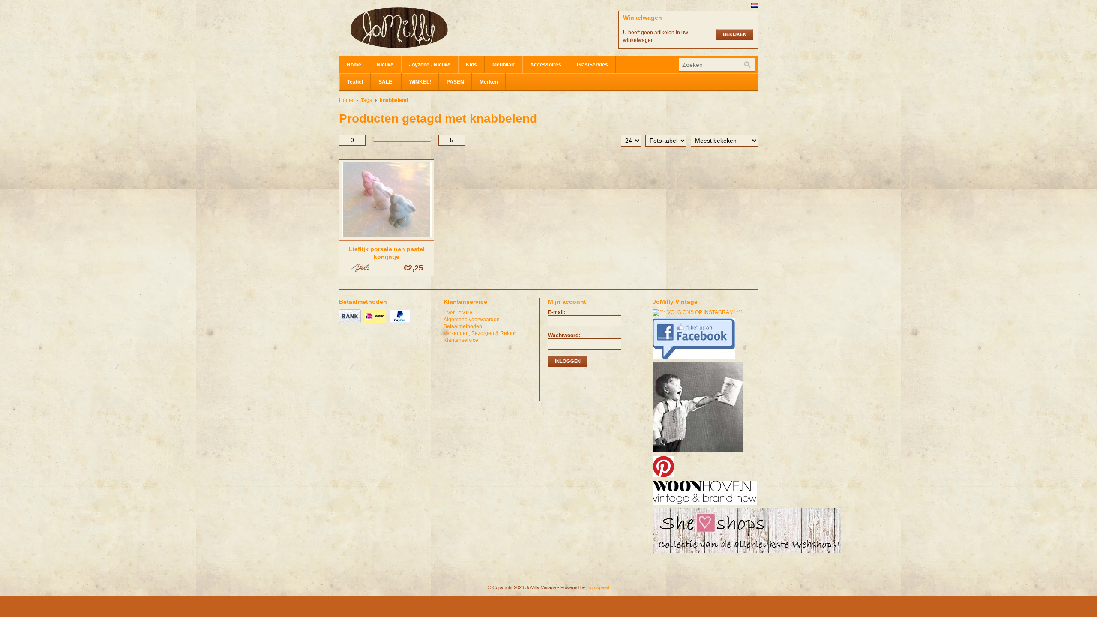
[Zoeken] (747, 64)
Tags (366, 100)
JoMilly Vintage (424, 28)
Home (354, 65)
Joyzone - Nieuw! (429, 65)
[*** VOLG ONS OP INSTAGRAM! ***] (699, 312)
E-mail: (556, 312)
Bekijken (734, 34)
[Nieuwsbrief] (699, 453)
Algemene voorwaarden (472, 320)
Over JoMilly (458, 313)
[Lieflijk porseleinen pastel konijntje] (386, 237)
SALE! (386, 82)
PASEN (455, 82)
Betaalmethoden (463, 326)
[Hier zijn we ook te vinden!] (706, 505)
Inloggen (568, 361)
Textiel (355, 82)
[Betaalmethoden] (351, 323)
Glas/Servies (592, 65)
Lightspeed (598, 587)
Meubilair (503, 65)
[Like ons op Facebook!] (695, 359)
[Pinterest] (665, 478)
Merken (489, 82)
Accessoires (545, 65)
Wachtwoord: (564, 335)
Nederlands (754, 5)
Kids (471, 65)
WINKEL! (420, 82)
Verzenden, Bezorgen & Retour (480, 333)
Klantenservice (461, 340)
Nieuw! (385, 65)
